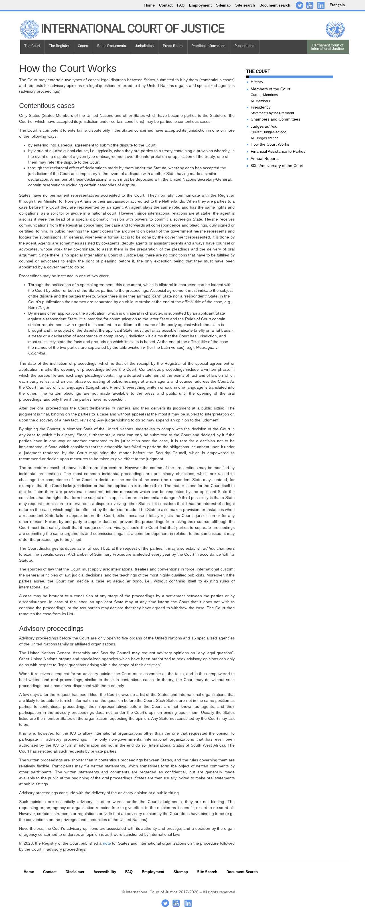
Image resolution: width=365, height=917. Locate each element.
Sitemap (223, 5)
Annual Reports (265, 158)
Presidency (261, 107)
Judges (264, 126)
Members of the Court (270, 89)
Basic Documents (111, 46)
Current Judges (268, 132)
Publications (244, 46)
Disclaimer (75, 872)
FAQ (180, 5)
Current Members (264, 95)
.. (324, 6)
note (107, 843)
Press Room (172, 46)
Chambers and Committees (275, 119)
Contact (166, 5)
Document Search (242, 872)
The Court (32, 46)
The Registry (59, 46)
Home (149, 5)
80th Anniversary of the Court (277, 165)
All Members (260, 101)
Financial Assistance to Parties (278, 151)
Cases (83, 46)
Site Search (207, 872)
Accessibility (105, 872)
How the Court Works (270, 144)
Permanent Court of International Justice (327, 47)
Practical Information (208, 46)
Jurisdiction (144, 46)
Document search (274, 5)
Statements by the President (272, 113)
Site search (245, 5)
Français (337, 5)
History (257, 82)
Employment (200, 5)
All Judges (264, 138)
